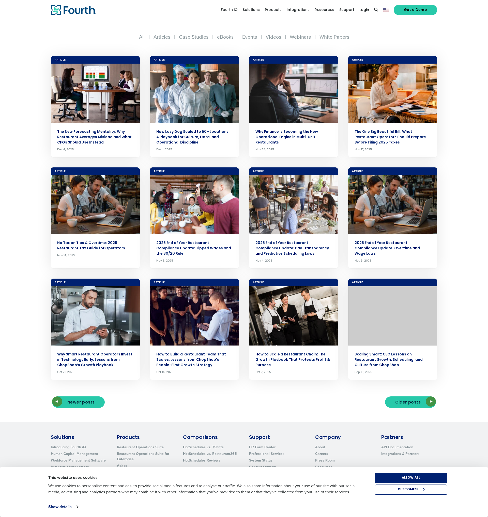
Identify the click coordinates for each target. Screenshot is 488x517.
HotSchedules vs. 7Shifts (203, 447)
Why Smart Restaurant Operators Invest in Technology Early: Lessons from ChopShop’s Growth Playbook (94, 360)
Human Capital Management (74, 453)
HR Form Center (262, 447)
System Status (260, 460)
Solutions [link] (251, 10)
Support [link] (346, 10)
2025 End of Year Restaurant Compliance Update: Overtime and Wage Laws (387, 248)
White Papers (334, 37)
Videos (273, 37)
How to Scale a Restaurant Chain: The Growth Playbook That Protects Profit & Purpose (292, 360)
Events (249, 37)
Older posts (408, 402)
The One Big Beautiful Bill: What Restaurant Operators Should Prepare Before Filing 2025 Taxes (390, 137)
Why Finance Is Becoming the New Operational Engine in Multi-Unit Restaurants (286, 137)
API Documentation (397, 447)
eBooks (225, 37)
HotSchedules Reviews (201, 460)
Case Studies (193, 37)
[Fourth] (73, 10)
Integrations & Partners (400, 453)
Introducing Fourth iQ (68, 447)
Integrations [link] (298, 10)
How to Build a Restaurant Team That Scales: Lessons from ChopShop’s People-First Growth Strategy (191, 360)
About (320, 447)
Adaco (122, 465)
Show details (60, 507)
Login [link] (364, 10)
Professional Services (266, 453)
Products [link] (273, 10)
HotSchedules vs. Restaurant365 (210, 453)
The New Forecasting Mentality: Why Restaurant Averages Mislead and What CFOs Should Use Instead (94, 137)
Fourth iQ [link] (229, 10)
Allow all (411, 477)
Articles (162, 37)
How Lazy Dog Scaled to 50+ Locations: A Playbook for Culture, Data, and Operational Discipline (193, 137)
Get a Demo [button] (415, 10)
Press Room (325, 460)
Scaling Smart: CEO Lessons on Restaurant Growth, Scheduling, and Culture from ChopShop (389, 360)
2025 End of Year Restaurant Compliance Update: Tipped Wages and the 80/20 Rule (193, 248)
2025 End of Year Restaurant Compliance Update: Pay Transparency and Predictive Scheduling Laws (292, 248)
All (142, 37)
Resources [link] (324, 10)
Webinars (300, 37)
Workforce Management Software (78, 460)
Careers (321, 453)
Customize (408, 489)
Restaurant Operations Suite (140, 447)
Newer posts (81, 402)
